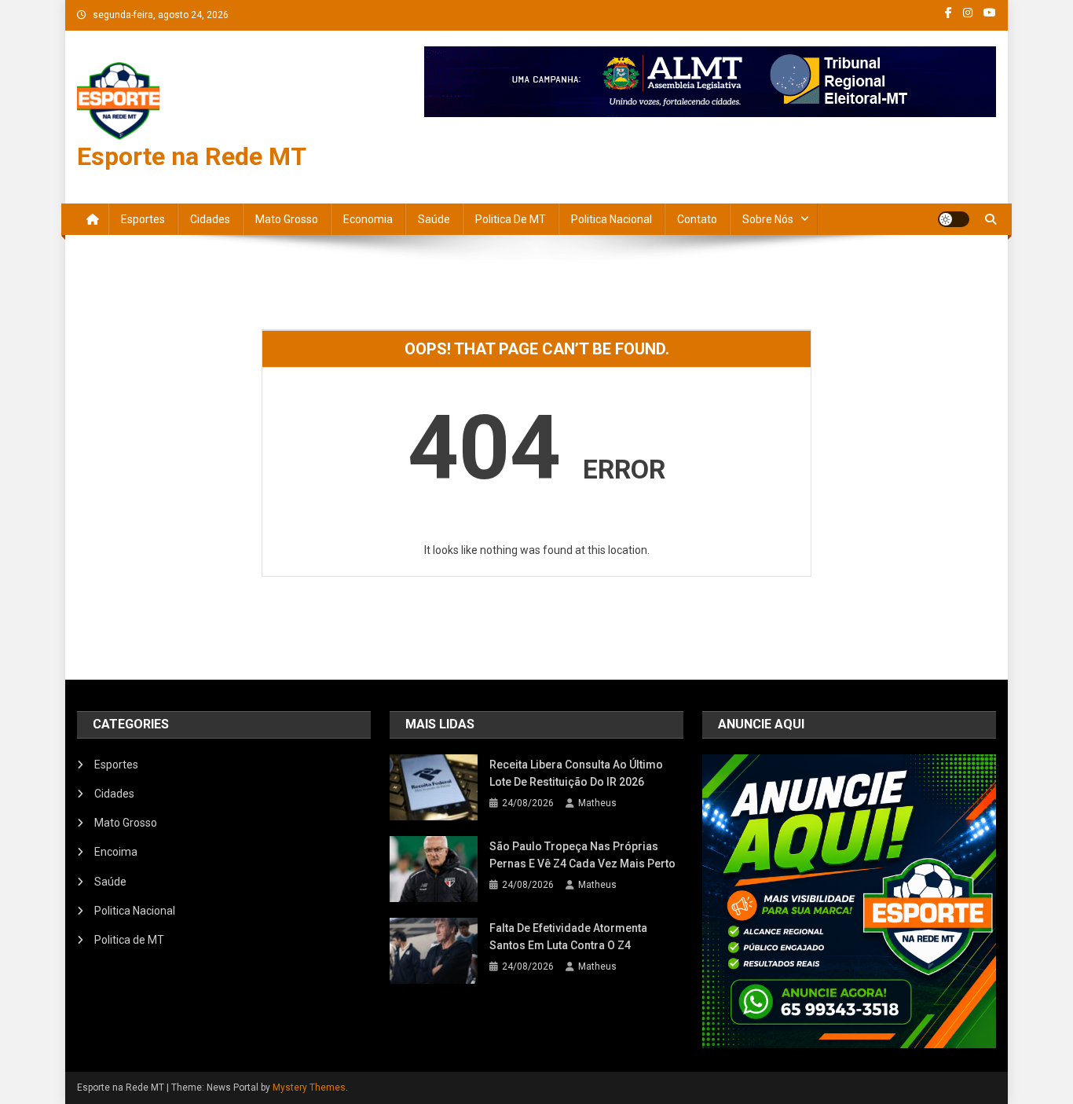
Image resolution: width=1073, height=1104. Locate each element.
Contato (697, 219)
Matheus (597, 803)
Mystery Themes (309, 1087)
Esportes (143, 219)
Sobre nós (767, 219)
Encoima (115, 851)
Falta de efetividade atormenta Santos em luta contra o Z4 (568, 937)
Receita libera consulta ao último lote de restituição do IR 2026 (576, 773)
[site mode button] (953, 219)
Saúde (434, 219)
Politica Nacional (611, 219)
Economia (368, 219)
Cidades (210, 219)
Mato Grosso (286, 219)
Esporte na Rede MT (191, 156)
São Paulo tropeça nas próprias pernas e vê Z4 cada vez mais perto (582, 855)
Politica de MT (510, 219)
